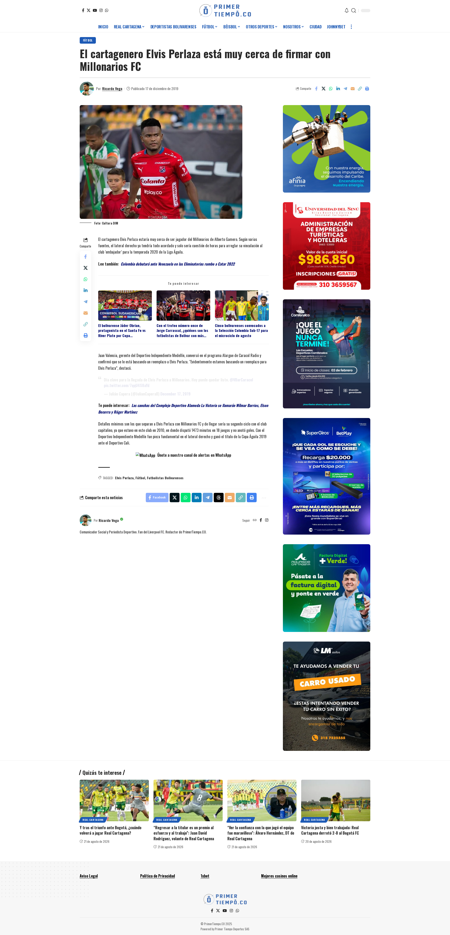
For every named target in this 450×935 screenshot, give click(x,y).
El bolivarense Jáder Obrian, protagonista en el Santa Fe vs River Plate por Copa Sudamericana (122, 330)
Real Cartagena (93, 819)
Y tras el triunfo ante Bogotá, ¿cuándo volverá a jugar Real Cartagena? (110, 830)
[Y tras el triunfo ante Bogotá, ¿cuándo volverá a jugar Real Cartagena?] (114, 800)
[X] (89, 10)
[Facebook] (83, 10)
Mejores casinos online (279, 876)
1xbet (205, 876)
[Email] (352, 88)
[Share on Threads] (219, 497)
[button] (353, 11)
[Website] (254, 520)
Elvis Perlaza (124, 477)
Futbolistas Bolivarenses (165, 477)
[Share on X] (323, 88)
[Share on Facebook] (316, 88)
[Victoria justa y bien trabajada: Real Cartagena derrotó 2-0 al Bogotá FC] (335, 800)
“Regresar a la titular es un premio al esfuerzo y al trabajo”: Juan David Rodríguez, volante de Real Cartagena (184, 833)
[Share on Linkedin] (338, 88)
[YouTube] (95, 10)
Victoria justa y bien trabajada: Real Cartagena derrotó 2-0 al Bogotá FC (330, 830)
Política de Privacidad (157, 876)
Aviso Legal (89, 876)
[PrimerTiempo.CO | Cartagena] (225, 11)
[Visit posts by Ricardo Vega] (87, 89)
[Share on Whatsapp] (330, 88)
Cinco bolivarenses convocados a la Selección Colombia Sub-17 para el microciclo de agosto (241, 330)
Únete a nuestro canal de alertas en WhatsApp (193, 455)
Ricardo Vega (112, 88)
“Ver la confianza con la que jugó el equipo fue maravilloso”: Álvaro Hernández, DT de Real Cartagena (260, 833)
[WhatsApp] (106, 10)
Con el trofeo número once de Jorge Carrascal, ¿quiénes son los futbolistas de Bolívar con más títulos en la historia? (182, 330)
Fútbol (88, 40)
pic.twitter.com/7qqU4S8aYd (126, 385)
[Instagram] (101, 10)
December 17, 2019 (175, 394)
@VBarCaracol (241, 380)
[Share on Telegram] (345, 88)
